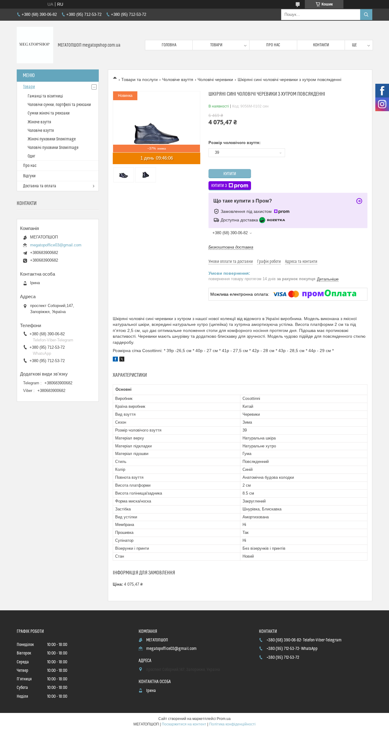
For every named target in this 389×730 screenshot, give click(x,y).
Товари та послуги (139, 79)
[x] (121, 360)
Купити (229, 173)
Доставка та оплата (39, 186)
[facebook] (115, 360)
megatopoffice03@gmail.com (55, 245)
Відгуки (29, 176)
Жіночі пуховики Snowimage (52, 139)
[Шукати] (366, 14)
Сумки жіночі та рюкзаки (49, 113)
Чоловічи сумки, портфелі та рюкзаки (59, 104)
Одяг (31, 156)
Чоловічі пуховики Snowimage (53, 147)
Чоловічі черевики (215, 79)
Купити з (219, 185)
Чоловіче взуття (177, 79)
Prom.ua (224, 719)
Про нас (273, 45)
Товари (216, 45)
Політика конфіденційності (232, 724)
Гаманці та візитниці (45, 96)
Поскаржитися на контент (184, 724)
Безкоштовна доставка (230, 247)
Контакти (321, 45)
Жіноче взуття (39, 122)
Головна (169, 45)
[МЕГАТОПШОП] (35, 45)
